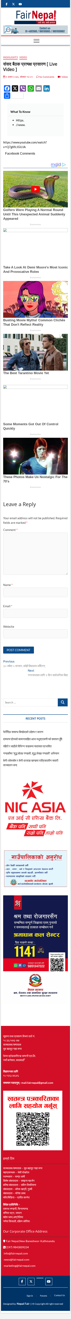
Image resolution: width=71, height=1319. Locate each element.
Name (8, 585)
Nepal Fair (23, 1303)
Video (65, 76)
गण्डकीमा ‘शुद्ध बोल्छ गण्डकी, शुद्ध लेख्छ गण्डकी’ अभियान (31, 753)
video (23, 57)
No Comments (46, 76)
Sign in (30, 1295)
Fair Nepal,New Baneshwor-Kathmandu (30, 1241)
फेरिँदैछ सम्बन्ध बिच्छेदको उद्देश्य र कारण (23, 732)
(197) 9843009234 (17, 1247)
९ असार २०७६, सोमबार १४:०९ (19, 76)
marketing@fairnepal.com (20, 1265)
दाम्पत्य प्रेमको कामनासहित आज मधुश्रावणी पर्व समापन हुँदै (32, 739)
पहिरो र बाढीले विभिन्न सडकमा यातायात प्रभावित (27, 746)
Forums (43, 1295)
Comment (10, 530)
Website (8, 626)
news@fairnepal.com (16, 1259)
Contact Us (59, 1295)
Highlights (10, 57)
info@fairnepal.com (16, 1253)
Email (7, 606)
